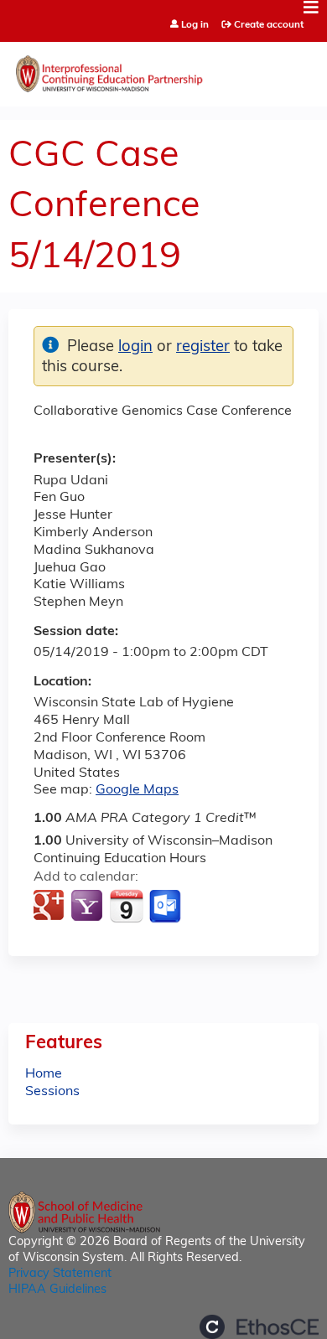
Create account (269, 25)
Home (43, 1074)
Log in (195, 25)
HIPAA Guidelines (57, 1290)
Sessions (52, 1092)
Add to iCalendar (126, 906)
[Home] (163, 70)
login (135, 347)
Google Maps (137, 790)
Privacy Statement (60, 1274)
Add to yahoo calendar (88, 906)
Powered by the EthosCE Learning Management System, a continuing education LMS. (259, 1327)
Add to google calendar (51, 906)
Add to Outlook (166, 906)
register (203, 347)
